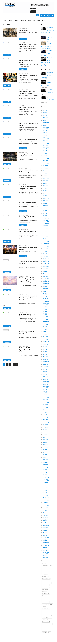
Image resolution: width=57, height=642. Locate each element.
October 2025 (45, 125)
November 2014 (46, 343)
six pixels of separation (46, 625)
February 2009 (46, 457)
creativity (43, 582)
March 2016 (45, 316)
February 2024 (46, 158)
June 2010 (45, 431)
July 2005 (45, 529)
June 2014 (45, 351)
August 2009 (45, 447)
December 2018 (46, 261)
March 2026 (45, 117)
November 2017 (46, 283)
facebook (49, 597)
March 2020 (45, 236)
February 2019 (46, 258)
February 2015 (46, 338)
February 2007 (46, 497)
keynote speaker (44, 604)
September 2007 (46, 485)
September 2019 (46, 246)
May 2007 (45, 492)
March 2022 (45, 196)
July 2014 (45, 349)
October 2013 (45, 364)
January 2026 (45, 120)
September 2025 (46, 127)
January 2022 (45, 200)
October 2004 (45, 543)
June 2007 (45, 490)
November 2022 (46, 183)
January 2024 (45, 160)
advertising (44, 563)
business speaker (45, 574)
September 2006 (46, 505)
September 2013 (46, 366)
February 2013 (46, 377)
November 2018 (46, 263)
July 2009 (45, 449)
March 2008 (45, 475)
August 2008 (45, 467)
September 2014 (46, 346)
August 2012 (45, 387)
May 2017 (45, 293)
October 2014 (45, 344)
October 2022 (45, 185)
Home (5, 20)
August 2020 (45, 228)
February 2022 (46, 198)
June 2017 (45, 291)
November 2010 (46, 422)
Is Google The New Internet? (28, 202)
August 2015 (45, 328)
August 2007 (45, 487)
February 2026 (46, 118)
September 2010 (46, 426)
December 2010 (46, 421)
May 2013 (45, 372)
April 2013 (45, 374)
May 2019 (45, 253)
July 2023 (45, 170)
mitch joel (43, 621)
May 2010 (45, 432)
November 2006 (46, 502)
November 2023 (46, 163)
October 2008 (45, 464)
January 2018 (45, 280)
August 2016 (45, 308)
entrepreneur (44, 597)
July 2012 (45, 389)
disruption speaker (50, 595)
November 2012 (46, 382)
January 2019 (45, 260)
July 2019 (45, 250)
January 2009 (45, 459)
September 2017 (46, 286)
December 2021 (46, 201)
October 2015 (45, 324)
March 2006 (45, 515)
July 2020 (45, 230)
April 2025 (45, 135)
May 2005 (45, 532)
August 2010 (45, 427)
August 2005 (45, 527)
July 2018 (45, 270)
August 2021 (45, 208)
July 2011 (45, 409)
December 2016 (46, 301)
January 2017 (45, 299)
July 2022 (45, 190)
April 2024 (45, 155)
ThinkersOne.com (41, 20)
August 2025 (45, 128)
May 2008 (45, 472)
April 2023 (45, 175)
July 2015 (45, 329)
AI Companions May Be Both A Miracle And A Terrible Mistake (28, 188)
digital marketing (44, 591)
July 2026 (45, 110)
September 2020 (46, 226)
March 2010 (45, 436)
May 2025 (45, 133)
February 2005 (46, 537)
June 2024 (45, 152)
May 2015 (45, 333)
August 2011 (45, 407)
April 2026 (45, 115)
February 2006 (46, 517)
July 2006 (45, 509)
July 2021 (45, 210)
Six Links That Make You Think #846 (50, 38)
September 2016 (46, 306)
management (44, 606)
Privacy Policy (50, 639)
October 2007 (45, 484)
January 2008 (45, 479)
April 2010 (45, 434)
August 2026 (45, 108)
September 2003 (46, 557)
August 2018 (45, 268)
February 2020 (46, 238)
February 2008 (46, 477)
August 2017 (45, 288)
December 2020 (46, 221)
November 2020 (46, 223)
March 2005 (45, 535)
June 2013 (45, 371)
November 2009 (46, 442)
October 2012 (45, 384)
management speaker (45, 608)
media (51, 619)
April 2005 (45, 533)
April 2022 (45, 195)
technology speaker (45, 630)
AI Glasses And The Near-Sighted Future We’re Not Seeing (27, 350)
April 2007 (45, 494)
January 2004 (45, 553)
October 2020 (45, 225)
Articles (16, 20)
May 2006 (45, 512)
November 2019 (46, 243)
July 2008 (45, 469)
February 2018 (46, 278)
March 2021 (45, 216)
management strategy (45, 610)
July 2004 (45, 548)
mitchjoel (48, 621)
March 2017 (45, 296)
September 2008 (46, 465)
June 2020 (45, 231)
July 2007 (45, 489)
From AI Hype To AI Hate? (27, 217)
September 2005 (46, 525)
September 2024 (46, 147)
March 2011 (45, 416)
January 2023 (45, 180)
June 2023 (45, 172)
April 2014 (45, 354)
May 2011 (45, 412)
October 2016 (45, 304)
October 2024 (45, 145)
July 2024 (45, 150)
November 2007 (46, 482)
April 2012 (45, 394)
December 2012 (46, 381)
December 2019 (46, 241)
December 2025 (46, 122)
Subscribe (23, 20)
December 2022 (46, 182)
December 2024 (46, 142)
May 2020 (45, 233)
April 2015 (45, 334)
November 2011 (46, 402)
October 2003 (45, 555)
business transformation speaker (47, 580)
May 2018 (45, 273)
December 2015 (46, 321)
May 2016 (45, 313)
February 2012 (46, 397)
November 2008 (46, 462)
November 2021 (46, 203)
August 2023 (45, 168)
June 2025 (45, 132)
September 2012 (46, 386)
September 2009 (46, 446)
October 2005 (45, 524)
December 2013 (46, 361)
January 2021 (45, 220)
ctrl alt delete (49, 582)
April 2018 (45, 274)
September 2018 (46, 266)
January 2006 (45, 519)
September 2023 (46, 167)
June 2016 (45, 311)
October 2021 (45, 205)
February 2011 (46, 417)
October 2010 (45, 424)
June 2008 (45, 470)
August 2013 (45, 367)
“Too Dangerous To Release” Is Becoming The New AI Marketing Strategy (28, 280)
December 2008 (46, 460)
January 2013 (45, 379)
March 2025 (45, 137)
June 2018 (45, 271)
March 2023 (45, 177)
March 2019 (45, 256)
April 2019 (45, 255)
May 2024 (45, 153)
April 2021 (45, 215)
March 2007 (45, 495)
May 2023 (45, 173)
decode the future (45, 589)
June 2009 (45, 450)
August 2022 (45, 188)
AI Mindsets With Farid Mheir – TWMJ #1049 (50, 91)
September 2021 (46, 206)
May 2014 (45, 353)
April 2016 (45, 314)
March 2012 (45, 396)
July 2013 (45, 369)
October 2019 (45, 245)
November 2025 (46, 123)
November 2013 (46, 362)
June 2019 (45, 251)
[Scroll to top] (55, 640)
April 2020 (45, 235)
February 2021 (46, 218)
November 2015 (46, 323)
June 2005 (45, 530)
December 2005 (46, 520)
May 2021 (45, 213)
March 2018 (45, 276)
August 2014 (45, 348)
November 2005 (46, 522)
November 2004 (46, 542)
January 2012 (45, 399)
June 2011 (45, 411)
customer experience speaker (47, 587)
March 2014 (45, 356)
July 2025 (45, 130)
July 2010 (45, 429)
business (43, 567)
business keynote (45, 572)
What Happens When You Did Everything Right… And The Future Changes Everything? (47, 45)
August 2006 (45, 507)
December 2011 (46, 401)
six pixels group (49, 623)
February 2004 (46, 552)
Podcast (10, 20)
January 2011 (45, 419)
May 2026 (45, 114)
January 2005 (45, 538)
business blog (49, 567)
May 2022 (45, 193)
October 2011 (45, 404)
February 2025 (46, 138)
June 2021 (45, 211)
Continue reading (23, 38)
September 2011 (46, 406)
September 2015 (46, 326)
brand (51, 565)
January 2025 (45, 140)
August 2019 (45, 248)
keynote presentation (45, 602)
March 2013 (45, 376)
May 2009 (45, 452)
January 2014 (45, 359)
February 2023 (46, 178)
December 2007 (46, 480)
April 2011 (45, 414)
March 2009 (45, 455)
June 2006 (45, 510)
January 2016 (45, 319)
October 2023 (45, 165)
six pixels (43, 623)
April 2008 (45, 474)
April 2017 (45, 294)
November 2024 (46, 143)
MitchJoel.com (31, 20)
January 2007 (45, 499)
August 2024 (45, 148)
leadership (50, 604)
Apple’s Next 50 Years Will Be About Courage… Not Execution (28, 298)
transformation (44, 632)
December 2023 (46, 162)
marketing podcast (45, 617)
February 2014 (46, 358)
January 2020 (45, 240)
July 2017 (45, 289)
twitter (49, 632)
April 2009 (45, 454)
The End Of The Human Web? (28, 139)
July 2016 (45, 309)
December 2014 (46, 341)
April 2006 (45, 514)
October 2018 (45, 265)
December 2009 (46, 441)
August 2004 (45, 547)
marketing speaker (45, 619)
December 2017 (46, 281)
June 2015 (45, 331)
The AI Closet (23, 30)
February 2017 (46, 298)
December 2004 (46, 540)
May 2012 (45, 392)
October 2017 (45, 284)
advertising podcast (45, 565)
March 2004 (45, 550)
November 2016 (46, 303)
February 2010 (46, 437)
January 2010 (45, 439)
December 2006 (46, 500)
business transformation (46, 578)
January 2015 (45, 339)
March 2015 (45, 336)
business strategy (45, 576)
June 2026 (45, 112)
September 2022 (46, 187)
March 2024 (45, 157)
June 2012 (45, 391)
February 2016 (46, 318)
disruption (43, 595)
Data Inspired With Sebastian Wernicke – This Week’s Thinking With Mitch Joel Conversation (47, 30)
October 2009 (45, 444)
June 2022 (45, 192)
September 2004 (46, 545)
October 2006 (45, 504)
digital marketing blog (45, 593)
